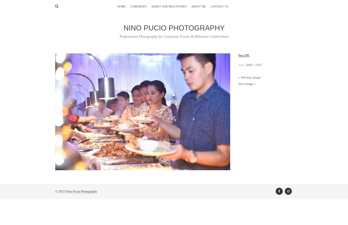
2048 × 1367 (253, 65)
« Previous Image (249, 77)
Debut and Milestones (169, 6)
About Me (198, 6)
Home (121, 6)
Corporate (138, 6)
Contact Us (219, 6)
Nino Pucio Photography (81, 191)
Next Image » (247, 84)
